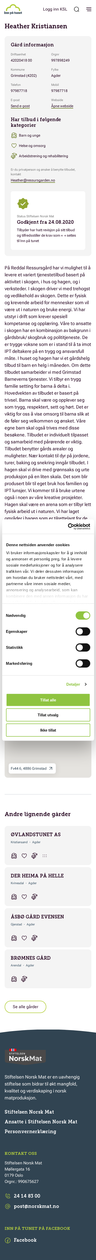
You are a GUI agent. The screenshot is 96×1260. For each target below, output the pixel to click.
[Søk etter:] (76, 9)
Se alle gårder (25, 1006)
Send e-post (20, 106)
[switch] (83, 631)
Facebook (25, 1240)
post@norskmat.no (36, 1206)
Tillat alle (48, 700)
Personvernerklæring (30, 1131)
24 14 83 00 (27, 1196)
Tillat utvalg (48, 715)
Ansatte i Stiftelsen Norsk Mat (41, 1121)
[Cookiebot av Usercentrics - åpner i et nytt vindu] (68, 526)
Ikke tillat (48, 730)
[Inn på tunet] (13, 9)
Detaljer (73, 684)
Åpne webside (62, 106)
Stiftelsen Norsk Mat (29, 1112)
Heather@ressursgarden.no (33, 180)
